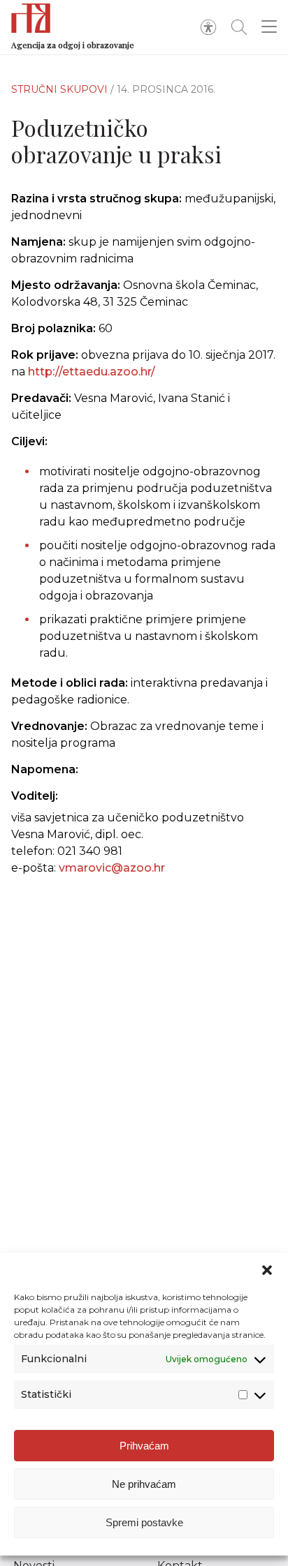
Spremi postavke (144, 1522)
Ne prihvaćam (144, 1484)
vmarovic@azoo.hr (112, 867)
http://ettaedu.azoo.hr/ (91, 371)
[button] (267, 1270)
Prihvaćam (144, 1446)
